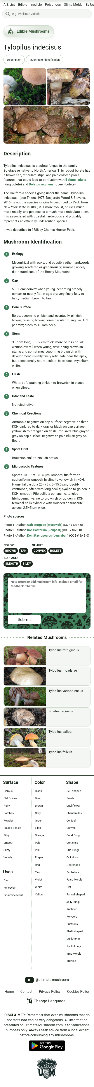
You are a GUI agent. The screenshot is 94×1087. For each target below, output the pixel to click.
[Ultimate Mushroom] (47, 1069)
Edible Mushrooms (33, 31)
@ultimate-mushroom (52, 980)
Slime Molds (73, 5)
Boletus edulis (75, 180)
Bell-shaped (73, 791)
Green (38, 820)
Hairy (6, 805)
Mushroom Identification (45, 59)
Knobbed (71, 909)
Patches (8, 813)
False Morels (74, 879)
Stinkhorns (73, 938)
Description (14, 59)
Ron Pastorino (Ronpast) (44, 530)
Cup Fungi (72, 850)
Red (37, 864)
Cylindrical (72, 857)
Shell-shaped (74, 931)
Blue (37, 798)
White (38, 887)
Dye (5, 880)
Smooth (11, 564)
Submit (24, 619)
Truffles (71, 960)
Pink (37, 850)
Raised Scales (12, 827)
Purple (39, 857)
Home (9, 991)
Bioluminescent (13, 895)
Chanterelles (74, 813)
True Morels (73, 953)
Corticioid (72, 842)
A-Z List (9, 5)
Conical (71, 820)
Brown (10, 551)
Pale (37, 842)
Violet (38, 879)
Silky (27, 564)
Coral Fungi (73, 835)
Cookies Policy (78, 991)
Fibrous (8, 791)
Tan (23, 551)
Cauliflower (73, 805)
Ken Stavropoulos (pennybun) (47, 535)
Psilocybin (9, 887)
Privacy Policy (50, 991)
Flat (68, 887)
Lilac (38, 827)
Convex (40, 551)
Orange (39, 835)
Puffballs (72, 924)
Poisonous (53, 5)
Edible (22, 5)
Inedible (36, 5)
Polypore (71, 916)
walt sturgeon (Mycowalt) (44, 525)
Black (38, 791)
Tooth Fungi (73, 946)
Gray (38, 813)
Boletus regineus (41, 184)
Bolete (55, 551)
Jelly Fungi (73, 902)
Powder (8, 820)
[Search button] (7, 14)
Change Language (50, 1001)
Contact (26, 991)
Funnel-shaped (75, 894)
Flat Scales (10, 798)
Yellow (39, 894)
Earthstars (72, 872)
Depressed (73, 864)
